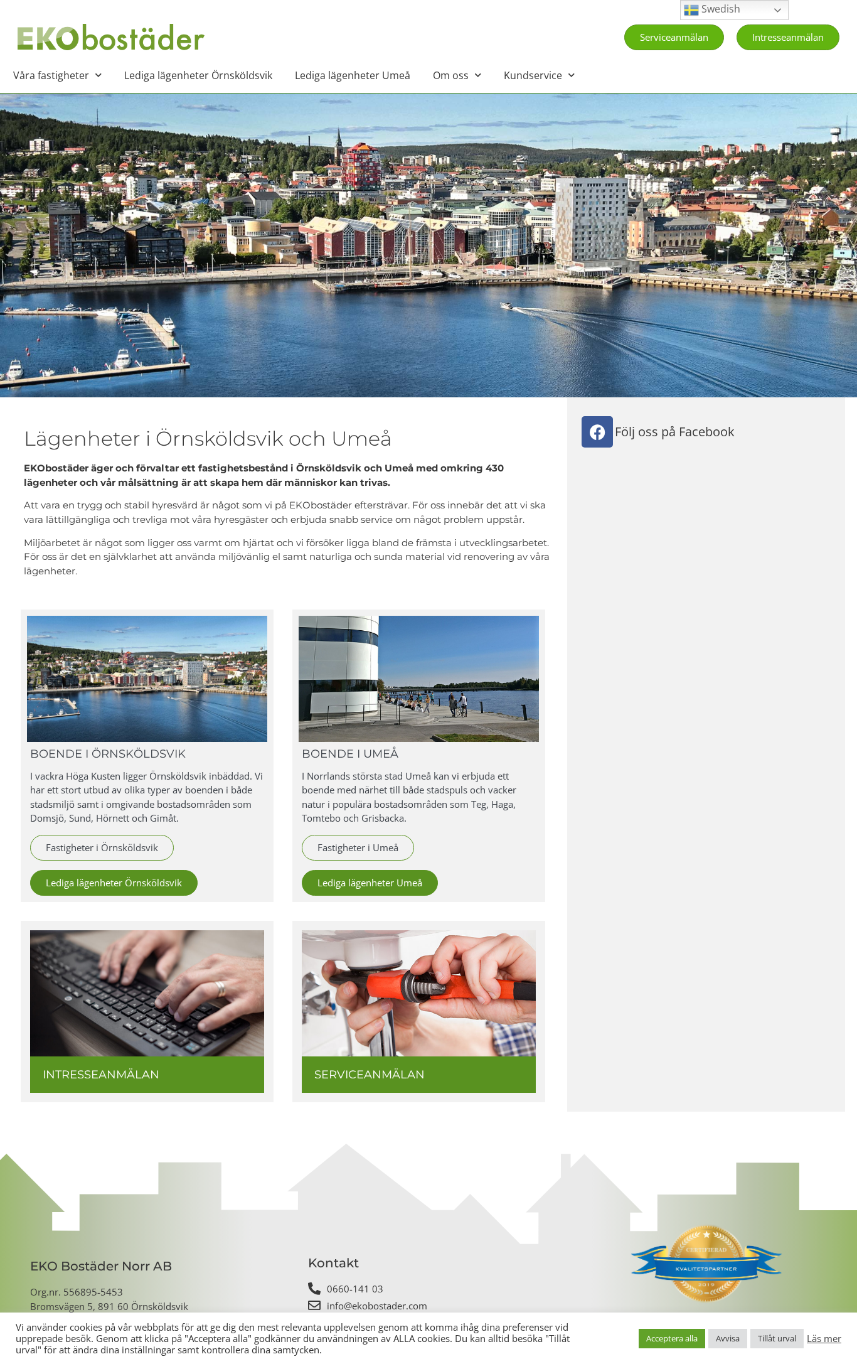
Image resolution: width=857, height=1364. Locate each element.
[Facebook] (597, 432)
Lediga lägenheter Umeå (352, 75)
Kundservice (533, 75)
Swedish (719, 9)
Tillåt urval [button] (777, 1338)
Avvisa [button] (728, 1338)
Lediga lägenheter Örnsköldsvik (198, 75)
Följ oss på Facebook (675, 431)
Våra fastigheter (51, 75)
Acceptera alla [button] (672, 1338)
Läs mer (824, 1338)
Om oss (451, 75)
